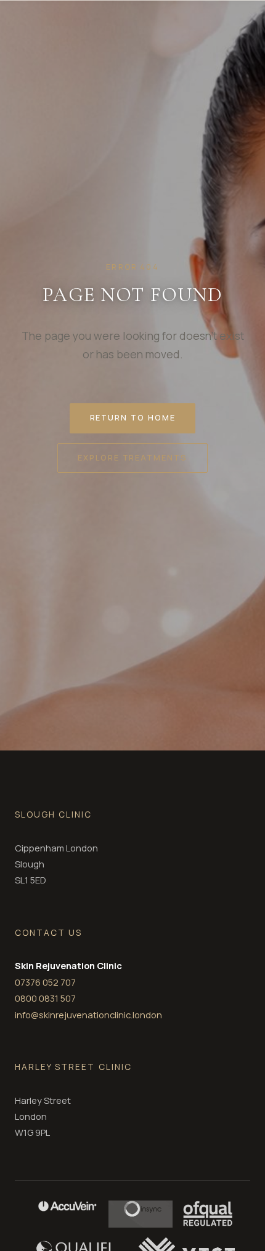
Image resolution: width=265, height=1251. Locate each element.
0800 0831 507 (45, 998)
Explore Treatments (132, 457)
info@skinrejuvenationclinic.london (88, 1014)
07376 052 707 (45, 982)
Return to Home (133, 417)
